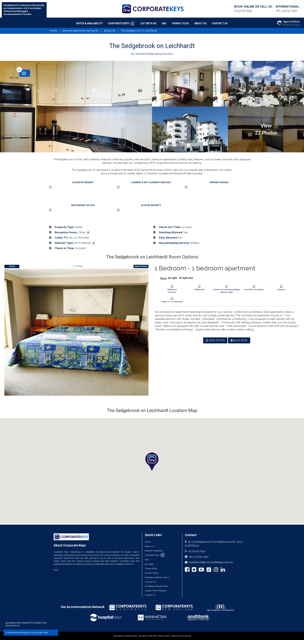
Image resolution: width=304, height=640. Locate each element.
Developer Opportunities (156, 586)
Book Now (240, 340)
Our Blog (149, 564)
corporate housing (94, 552)
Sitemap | (176, 636)
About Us (200, 23)
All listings (186, 636)
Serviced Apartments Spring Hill (80, 30)
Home (53, 30)
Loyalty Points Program (156, 590)
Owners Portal (151, 573)
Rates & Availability (89, 23)
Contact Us (220, 23)
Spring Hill (109, 30)
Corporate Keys (119, 23)
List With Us (148, 23)
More (56, 570)
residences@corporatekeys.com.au (211, 562)
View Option (216, 340)
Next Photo (141, 266)
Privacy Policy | (164, 636)
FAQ (164, 23)
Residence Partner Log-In (157, 577)
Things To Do (180, 23)
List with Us (150, 582)
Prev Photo (12, 266)
